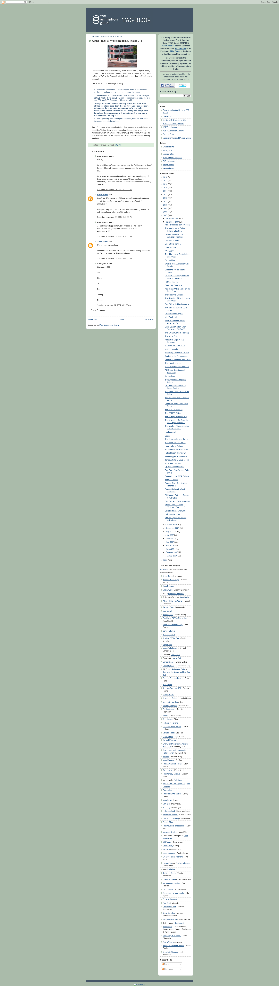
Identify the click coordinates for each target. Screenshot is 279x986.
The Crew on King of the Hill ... (178, 439)
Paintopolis (167, 927)
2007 (165, 215)
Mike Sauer (175, 51)
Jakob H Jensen (169, 740)
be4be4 (166, 756)
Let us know (164, 569)
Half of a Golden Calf (174, 410)
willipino (166, 715)
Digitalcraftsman (182, 863)
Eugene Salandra (170, 899)
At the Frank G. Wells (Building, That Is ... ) (117, 40)
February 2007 (172, 552)
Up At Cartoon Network (174, 467)
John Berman (168, 586)
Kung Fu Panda (171, 480)
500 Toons (167, 842)
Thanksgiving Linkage (174, 295)
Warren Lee (167, 790)
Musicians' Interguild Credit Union (177, 138)
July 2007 (170, 535)
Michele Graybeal (170, 705)
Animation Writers (170, 815)
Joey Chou (167, 645)
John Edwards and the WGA (177, 367)
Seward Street (169, 733)
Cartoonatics (168, 889)
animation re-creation (171, 883)
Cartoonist (179, 923)
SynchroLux (168, 770)
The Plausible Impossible (173, 826)
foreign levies (168, 165)
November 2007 (172, 222)
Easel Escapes (169, 853)
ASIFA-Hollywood (170, 127)
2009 (165, 208)
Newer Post (92, 319)
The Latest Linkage (173, 363)
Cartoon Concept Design (173, 678)
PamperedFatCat (170, 919)
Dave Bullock (185, 597)
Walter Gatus (168, 694)
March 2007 (170, 549)
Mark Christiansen (170, 648)
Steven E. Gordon (170, 702)
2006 (165, 560)
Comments (168, 969)
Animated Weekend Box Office (178, 360)
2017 (165, 181)
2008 (165, 212)
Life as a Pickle (169, 879)
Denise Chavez (169, 631)
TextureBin (167, 863)
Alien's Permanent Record (173, 946)
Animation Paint (178, 669)
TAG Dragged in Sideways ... (177, 456)
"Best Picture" (171, 247)
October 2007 (171, 525)
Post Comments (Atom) (109, 325)
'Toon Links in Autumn (174, 446)
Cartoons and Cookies (172, 726)
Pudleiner (171, 869)
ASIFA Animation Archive (173, 131)
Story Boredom (169, 913)
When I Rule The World (172, 601)
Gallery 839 (167, 150)
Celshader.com (169, 709)
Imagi (167, 436)
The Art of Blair (171, 336)
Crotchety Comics (170, 952)
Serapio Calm (168, 607)
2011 (165, 202)
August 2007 (171, 532)
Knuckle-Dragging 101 (172, 688)
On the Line (170, 260)
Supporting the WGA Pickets (177, 476)
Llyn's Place (168, 736)
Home (121, 319)
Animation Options (170, 698)
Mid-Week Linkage (172, 463)
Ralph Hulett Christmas (172, 158)
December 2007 (172, 218)
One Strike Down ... (173, 244)
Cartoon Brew (168, 134)
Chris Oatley (168, 846)
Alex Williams (168, 942)
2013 (165, 195)
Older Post (149, 319)
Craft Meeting (168, 147)
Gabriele (166, 849)
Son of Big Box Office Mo (176, 417)
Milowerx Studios (170, 832)
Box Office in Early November (177, 501)
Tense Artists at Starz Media (177, 460)
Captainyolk (167, 590)
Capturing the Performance (176, 356)
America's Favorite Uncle (173, 893)
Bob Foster (167, 685)
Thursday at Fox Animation (176, 449)
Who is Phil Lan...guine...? (174, 784)
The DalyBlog (168, 665)
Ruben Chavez (169, 634)
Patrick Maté (168, 822)
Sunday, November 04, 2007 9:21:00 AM (114, 305)
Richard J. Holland (170, 723)
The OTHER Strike (173, 413)
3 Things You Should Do (175, 346)
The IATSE (167, 116)
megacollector (168, 168)
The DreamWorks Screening (177, 333)
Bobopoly (166, 807)
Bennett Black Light (171, 580)
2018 (165, 177)
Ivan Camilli (167, 611)
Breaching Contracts (173, 285)
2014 (165, 191)
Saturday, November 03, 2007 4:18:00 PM (115, 237)
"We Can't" (169, 251)
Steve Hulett (102, 195)
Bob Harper (167, 719)
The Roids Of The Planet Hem (175, 618)
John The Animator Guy (173, 625)
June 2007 (170, 539)
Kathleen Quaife (169, 873)
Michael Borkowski (176, 594)
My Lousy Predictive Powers (177, 353)
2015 (165, 188)
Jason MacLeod (169, 46)
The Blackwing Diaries (172, 794)
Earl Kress (178, 780)
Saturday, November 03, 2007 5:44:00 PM (115, 258)
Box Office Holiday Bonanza (177, 304)
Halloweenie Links (172, 514)
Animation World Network (173, 124)
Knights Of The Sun (171, 638)
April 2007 (170, 546)
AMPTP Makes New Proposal (177, 225)
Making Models (171, 349)
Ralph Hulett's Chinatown (175, 453)
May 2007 (170, 542)
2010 (165, 205)
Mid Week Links (171, 317)
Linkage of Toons (172, 240)
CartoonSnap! (168, 662)
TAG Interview (169, 161)
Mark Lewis (167, 800)
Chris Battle (167, 576)
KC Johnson (180, 49)
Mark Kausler (168, 760)
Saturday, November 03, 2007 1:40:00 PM (115, 217)
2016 (165, 184)
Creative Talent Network (173, 857)
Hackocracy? (170, 432)
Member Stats (169, 154)
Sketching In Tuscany (172, 936)
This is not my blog (171, 818)
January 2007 (171, 556)
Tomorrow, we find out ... (175, 443)
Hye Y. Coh (176, 658)
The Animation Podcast (172, 764)
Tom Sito (166, 903)
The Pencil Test (169, 907)
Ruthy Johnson (171, 282)
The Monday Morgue (171, 774)
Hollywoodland (169, 811)
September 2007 (172, 528)
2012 (165, 198)
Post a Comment (98, 310)
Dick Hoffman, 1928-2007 (175, 511)
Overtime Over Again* (174, 314)
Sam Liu (166, 804)
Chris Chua (175, 655)
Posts (166, 964)
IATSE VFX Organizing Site (174, 120)
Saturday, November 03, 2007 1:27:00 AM (114, 190)
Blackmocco (168, 615)
